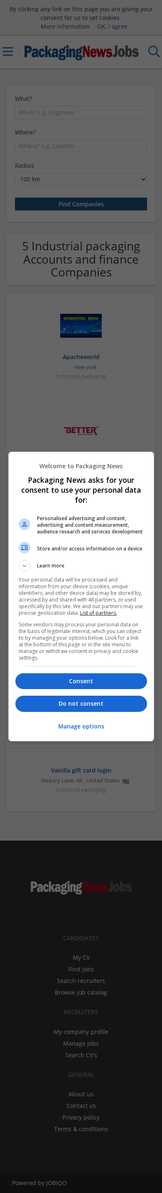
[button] (81, 566)
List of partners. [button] (98, 612)
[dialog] (81, 596)
